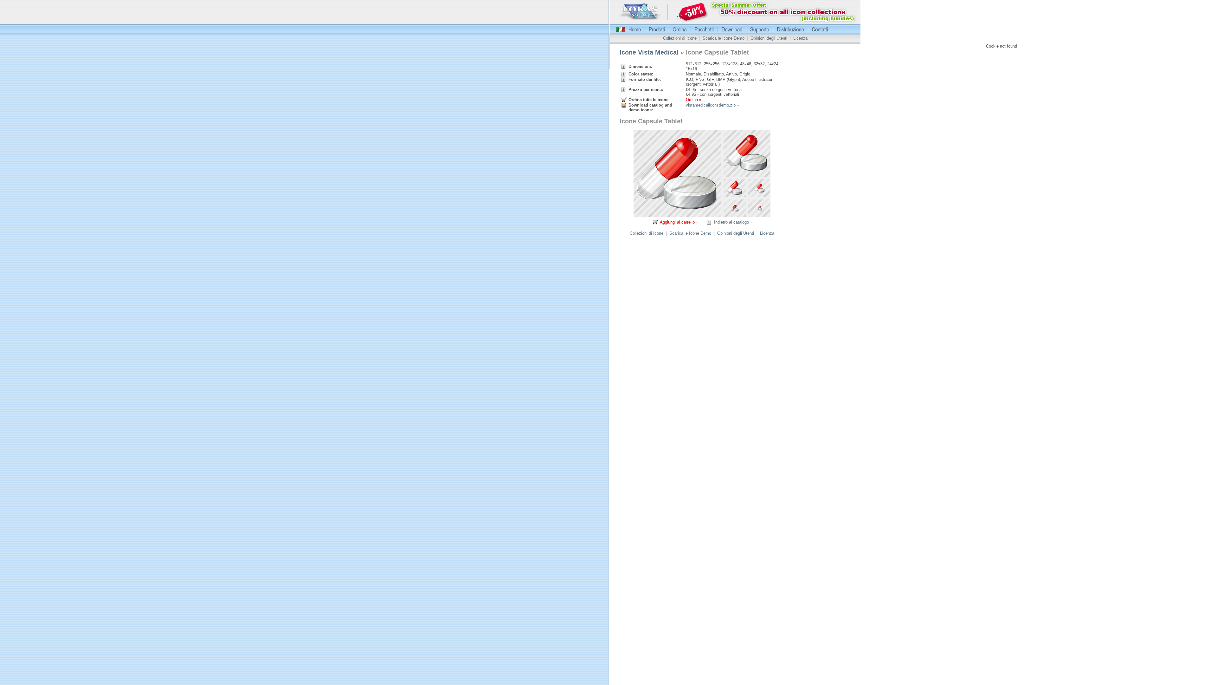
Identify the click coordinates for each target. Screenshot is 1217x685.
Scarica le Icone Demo (723, 38)
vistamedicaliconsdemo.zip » (712, 105)
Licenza (800, 38)
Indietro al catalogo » (733, 222)
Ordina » (693, 99)
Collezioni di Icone (680, 38)
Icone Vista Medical (649, 52)
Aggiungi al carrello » (679, 222)
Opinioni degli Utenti (768, 38)
